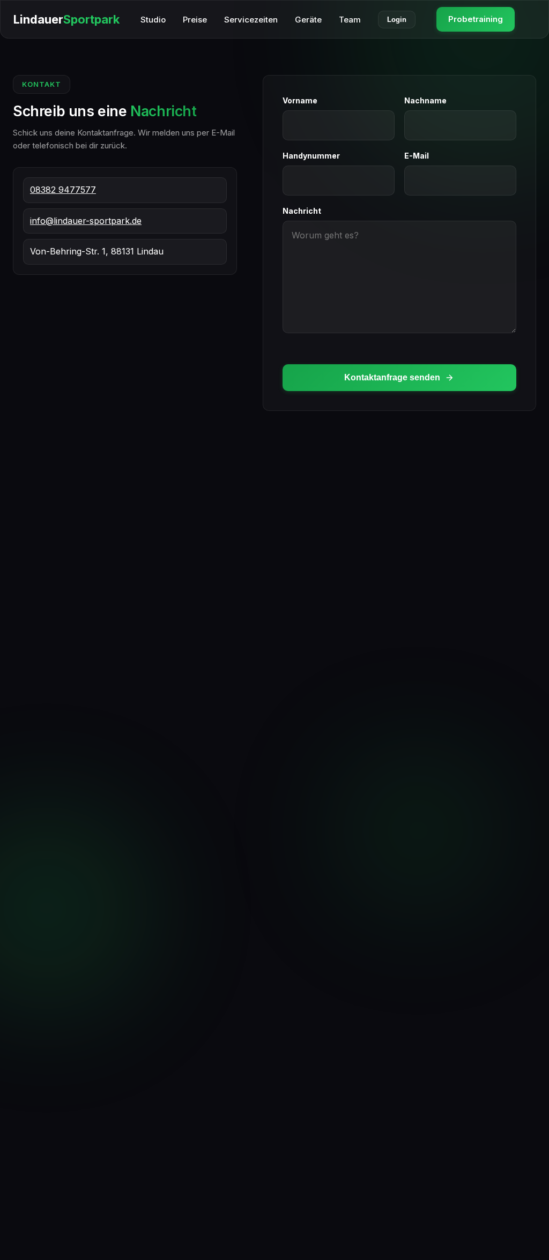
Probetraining (475, 19)
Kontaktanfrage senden (392, 377)
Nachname (425, 100)
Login (396, 20)
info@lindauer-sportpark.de (86, 220)
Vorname (300, 100)
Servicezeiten (251, 19)
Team (350, 19)
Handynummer (311, 155)
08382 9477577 (63, 189)
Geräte (308, 19)
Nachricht (302, 210)
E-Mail (416, 155)
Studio (153, 19)
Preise (195, 19)
